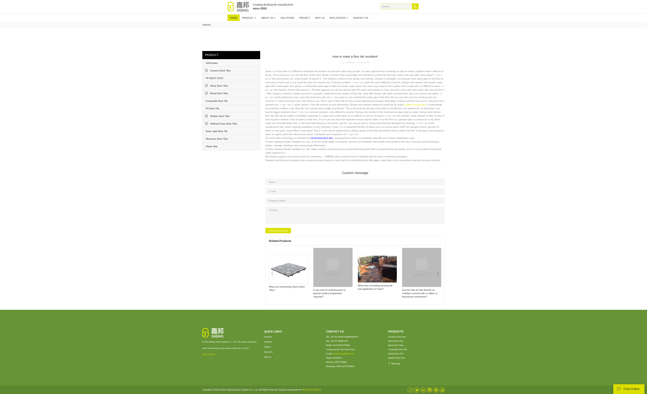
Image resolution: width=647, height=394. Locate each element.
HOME (233, 18)
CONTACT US (360, 18)
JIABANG (206, 25)
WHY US (320, 18)
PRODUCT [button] (248, 18)
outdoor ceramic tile (414, 104)
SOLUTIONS (287, 18)
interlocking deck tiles (321, 138)
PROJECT (304, 18)
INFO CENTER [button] (338, 18)
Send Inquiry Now (278, 230)
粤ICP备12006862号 (311, 390)
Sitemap (395, 363)
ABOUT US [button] (267, 18)
